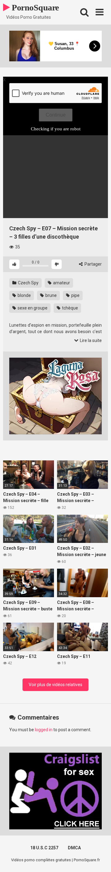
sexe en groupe (32, 307)
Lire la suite (90, 340)
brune (50, 295)
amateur (61, 282)
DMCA (74, 847)
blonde (24, 295)
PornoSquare (34, 7)
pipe (75, 295)
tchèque (69, 307)
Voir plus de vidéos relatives (55, 684)
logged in (43, 729)
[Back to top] (99, 859)
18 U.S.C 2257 (44, 847)
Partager (93, 264)
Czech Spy (28, 282)
